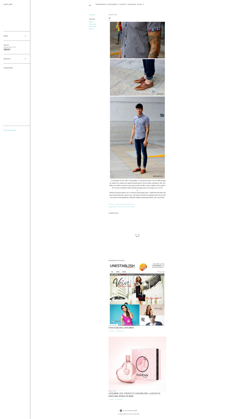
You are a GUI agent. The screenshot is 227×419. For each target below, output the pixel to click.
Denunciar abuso (10, 130)
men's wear (92, 24)
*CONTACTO (123, 4)
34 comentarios (119, 331)
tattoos (91, 29)
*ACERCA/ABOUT (112, 4)
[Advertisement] (11, 95)
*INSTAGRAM (132, 4)
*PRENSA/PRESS (100, 4)
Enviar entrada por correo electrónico (124, 204)
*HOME (139, 4)
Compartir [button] (92, 15)
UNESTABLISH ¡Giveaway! (121, 327)
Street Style (92, 26)
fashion (91, 22)
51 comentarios (119, 399)
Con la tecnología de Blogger (130, 410)
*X (143, 4)
